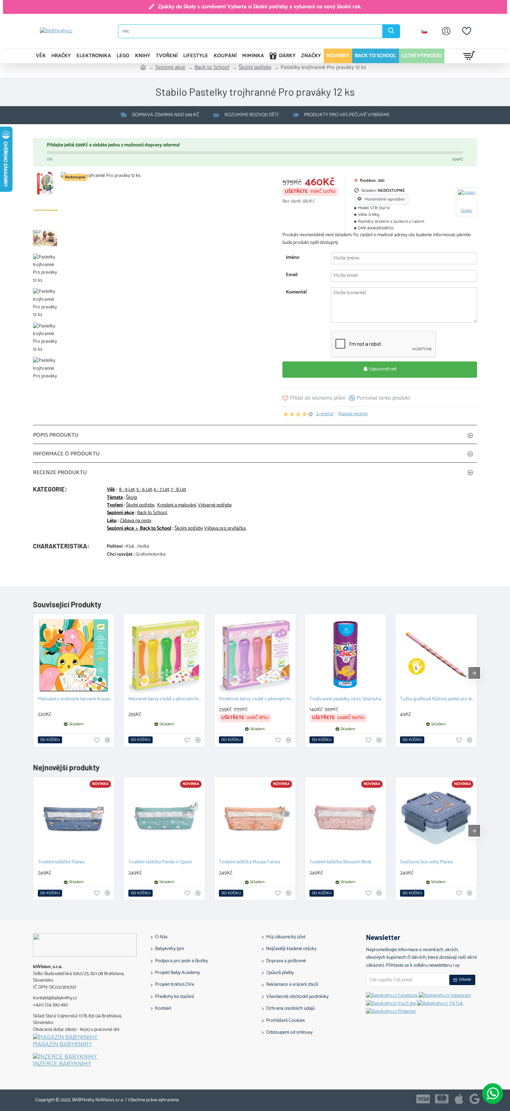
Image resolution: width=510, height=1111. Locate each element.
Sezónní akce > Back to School (139, 528)
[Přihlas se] (446, 31)
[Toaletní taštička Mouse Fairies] (255, 817)
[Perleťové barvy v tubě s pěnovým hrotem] (255, 654)
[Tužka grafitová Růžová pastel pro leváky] (436, 654)
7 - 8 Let (178, 490)
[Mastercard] (442, 1099)
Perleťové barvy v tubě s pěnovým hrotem (256, 699)
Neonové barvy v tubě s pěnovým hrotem (165, 699)
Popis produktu (55, 435)
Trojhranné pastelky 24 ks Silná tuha (345, 699)
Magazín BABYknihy (62, 1044)
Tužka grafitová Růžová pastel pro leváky (437, 699)
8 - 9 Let (127, 490)
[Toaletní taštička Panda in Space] (164, 817)
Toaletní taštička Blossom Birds (340, 862)
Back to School (212, 67)
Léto (112, 521)
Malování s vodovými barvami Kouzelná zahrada (75, 699)
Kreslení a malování (176, 505)
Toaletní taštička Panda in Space (160, 862)
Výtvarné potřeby (215, 505)
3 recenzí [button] (324, 414)
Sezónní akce (170, 67)
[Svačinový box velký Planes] (436, 817)
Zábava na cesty (135, 521)
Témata (115, 498)
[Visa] (423, 1099)
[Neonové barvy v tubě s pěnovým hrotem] (164, 654)
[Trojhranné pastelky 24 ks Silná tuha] (345, 654)
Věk (111, 490)
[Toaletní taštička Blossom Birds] (345, 817)
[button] (313, 398)
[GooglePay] (474, 1099)
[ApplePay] (459, 1099)
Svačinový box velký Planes (426, 862)
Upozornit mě (382, 369)
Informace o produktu (66, 454)
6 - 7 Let (161, 490)
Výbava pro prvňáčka (225, 528)
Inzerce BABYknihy (62, 1063)
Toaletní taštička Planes (61, 862)
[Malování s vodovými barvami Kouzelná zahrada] (74, 654)
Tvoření (115, 505)
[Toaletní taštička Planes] (74, 817)
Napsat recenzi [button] (353, 414)
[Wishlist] (466, 31)
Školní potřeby (255, 67)
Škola (131, 498)
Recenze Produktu (60, 472)
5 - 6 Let (144, 490)
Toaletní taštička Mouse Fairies (249, 862)
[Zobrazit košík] (469, 56)
